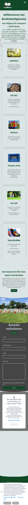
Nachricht (5, 361)
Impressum (20, 497)
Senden (14, 388)
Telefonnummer (7, 345)
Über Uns (14, 290)
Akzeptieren (14, 424)
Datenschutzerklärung (14, 420)
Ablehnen (15, 503)
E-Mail (4, 353)
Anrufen (14, 333)
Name (4, 337)
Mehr (5, 499)
